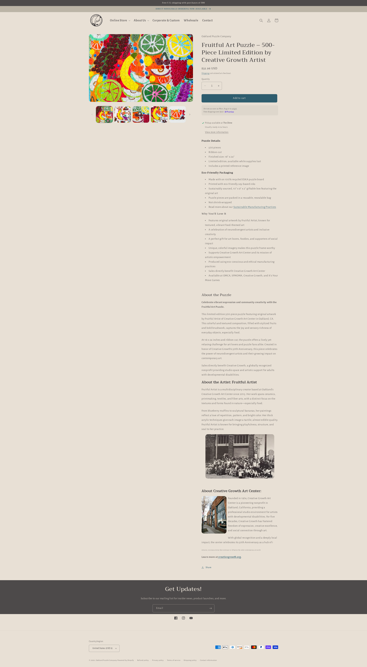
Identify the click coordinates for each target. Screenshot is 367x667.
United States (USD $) (102, 648)
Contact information (208, 660)
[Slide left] (92, 114)
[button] (120, 21)
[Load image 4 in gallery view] (159, 114)
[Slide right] (190, 114)
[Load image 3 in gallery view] (141, 114)
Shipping (205, 73)
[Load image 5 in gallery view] (177, 114)
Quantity (206, 79)
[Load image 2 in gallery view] (122, 114)
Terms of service (173, 660)
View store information (217, 132)
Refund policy (143, 660)
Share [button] (208, 567)
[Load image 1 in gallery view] (104, 114)
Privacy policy (158, 660)
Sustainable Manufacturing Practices (254, 207)
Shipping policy (190, 660)
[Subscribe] (210, 608)
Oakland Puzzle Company (106, 660)
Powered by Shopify (125, 660)
